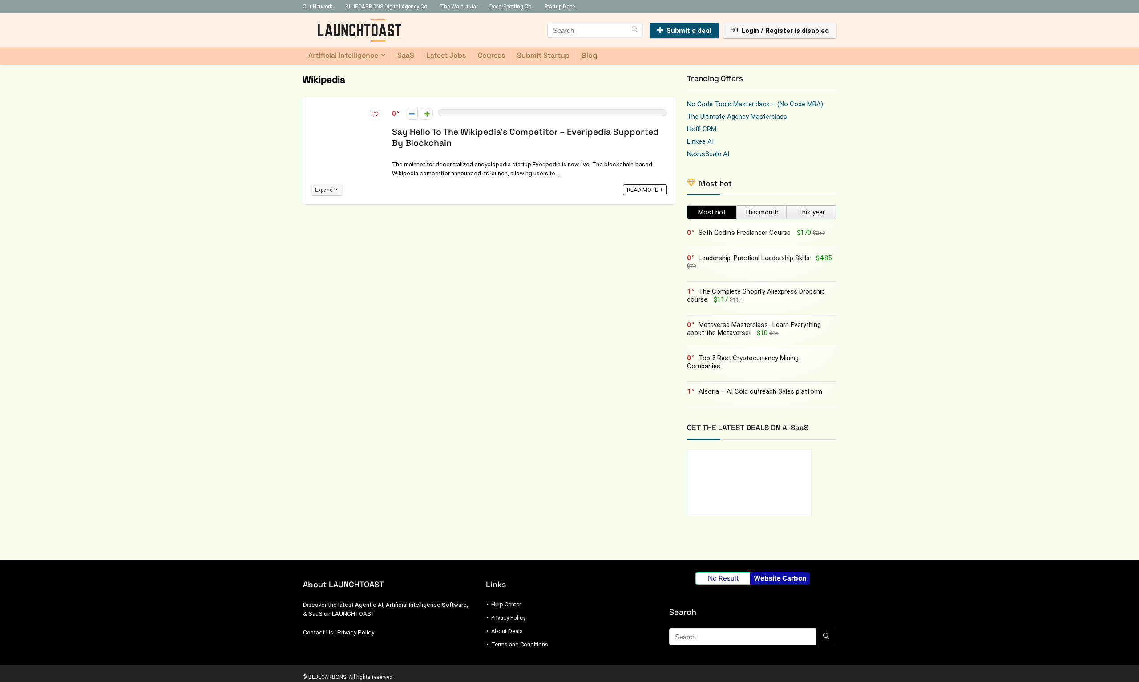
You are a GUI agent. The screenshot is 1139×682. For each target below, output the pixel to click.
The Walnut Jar (459, 7)
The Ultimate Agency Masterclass (737, 117)
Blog (589, 55)
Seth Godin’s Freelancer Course (745, 233)
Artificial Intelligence (343, 55)
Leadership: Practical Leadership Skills (754, 258)
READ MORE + (645, 189)
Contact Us (318, 632)
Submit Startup (543, 55)
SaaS (405, 55)
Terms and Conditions (519, 644)
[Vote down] (412, 114)
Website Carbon (780, 578)
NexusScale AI (708, 154)
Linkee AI (700, 141)
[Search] (634, 30)
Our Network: (318, 7)
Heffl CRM (701, 129)
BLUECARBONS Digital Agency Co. (386, 7)
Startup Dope (559, 7)
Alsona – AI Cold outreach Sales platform (760, 391)
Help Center (506, 604)
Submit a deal (688, 31)
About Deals (507, 631)
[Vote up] (427, 114)
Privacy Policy (355, 632)
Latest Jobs (446, 55)
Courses (491, 55)
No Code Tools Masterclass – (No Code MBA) (755, 104)
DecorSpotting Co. (511, 7)
